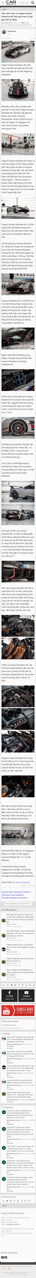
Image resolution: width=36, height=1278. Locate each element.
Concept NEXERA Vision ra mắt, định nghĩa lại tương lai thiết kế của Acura (19, 1081)
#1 (33, 38)
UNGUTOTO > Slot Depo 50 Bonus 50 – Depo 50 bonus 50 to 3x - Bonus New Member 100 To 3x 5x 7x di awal (20, 1148)
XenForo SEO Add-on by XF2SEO (18, 1274)
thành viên (9, 997)
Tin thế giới (6, 1034)
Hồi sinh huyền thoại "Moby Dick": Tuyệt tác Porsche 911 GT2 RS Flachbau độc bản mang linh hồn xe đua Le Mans (20, 1068)
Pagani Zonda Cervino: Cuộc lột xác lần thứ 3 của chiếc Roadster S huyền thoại (20, 947)
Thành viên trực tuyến (10, 1021)
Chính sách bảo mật (20, 1266)
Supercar (8, 924)
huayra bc (5, 25)
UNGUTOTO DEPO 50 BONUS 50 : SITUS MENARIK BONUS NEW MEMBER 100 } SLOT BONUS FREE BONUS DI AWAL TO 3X (20, 1114)
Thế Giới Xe (10, 1048)
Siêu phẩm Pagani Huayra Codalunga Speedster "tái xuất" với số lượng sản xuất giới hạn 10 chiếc (20, 933)
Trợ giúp (29, 1266)
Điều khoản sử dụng (7, 1266)
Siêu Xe (14, 924)
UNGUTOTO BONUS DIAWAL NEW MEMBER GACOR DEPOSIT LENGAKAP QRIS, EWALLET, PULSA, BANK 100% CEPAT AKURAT (20, 1180)
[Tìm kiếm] (33, 3)
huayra (26, 23)
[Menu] (3, 2)
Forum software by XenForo (15, 1272)
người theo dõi (26, 997)
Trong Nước (10, 1124)
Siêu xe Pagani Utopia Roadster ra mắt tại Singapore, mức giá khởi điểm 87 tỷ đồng (20, 972)
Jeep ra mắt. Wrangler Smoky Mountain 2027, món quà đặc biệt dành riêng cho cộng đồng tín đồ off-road (20, 1039)
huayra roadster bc (14, 25)
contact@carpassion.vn (13, 1224)
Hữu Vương (9, 952)
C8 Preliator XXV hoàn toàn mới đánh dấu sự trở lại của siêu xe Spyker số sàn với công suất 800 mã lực (20, 1053)
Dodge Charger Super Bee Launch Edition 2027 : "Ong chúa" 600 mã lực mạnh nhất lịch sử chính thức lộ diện (20, 1094)
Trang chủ (4, 1269)
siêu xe (29, 25)
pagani (24, 25)
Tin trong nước (7, 1107)
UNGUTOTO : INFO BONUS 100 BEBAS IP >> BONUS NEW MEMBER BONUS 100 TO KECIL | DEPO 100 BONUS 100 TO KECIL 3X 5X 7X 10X (20, 1164)
